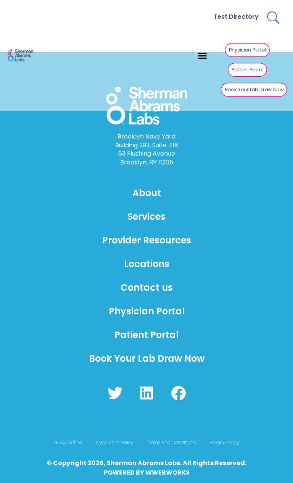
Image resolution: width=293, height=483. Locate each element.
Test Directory (236, 16)
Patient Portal (146, 334)
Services (146, 216)
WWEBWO (161, 472)
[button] (202, 55)
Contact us (147, 287)
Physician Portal (147, 311)
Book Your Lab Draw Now (146, 358)
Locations (146, 264)
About (146, 193)
